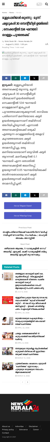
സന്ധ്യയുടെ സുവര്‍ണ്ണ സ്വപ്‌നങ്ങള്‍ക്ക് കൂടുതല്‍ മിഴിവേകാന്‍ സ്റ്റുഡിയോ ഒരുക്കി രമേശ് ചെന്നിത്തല (31, 351)
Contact (5, 433)
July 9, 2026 (22, 292)
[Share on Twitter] (34, 78)
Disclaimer (33, 426)
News (11, 13)
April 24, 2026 (23, 313)
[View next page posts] (28, 382)
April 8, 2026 (22, 343)
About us (6, 426)
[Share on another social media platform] (43, 78)
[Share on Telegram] (25, 78)
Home (4, 13)
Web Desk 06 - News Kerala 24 (18, 41)
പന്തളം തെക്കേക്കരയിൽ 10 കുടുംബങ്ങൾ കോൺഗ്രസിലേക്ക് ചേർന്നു (29, 336)
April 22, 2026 (23, 328)
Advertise (19, 426)
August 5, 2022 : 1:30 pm (16, 44)
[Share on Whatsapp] (15, 78)
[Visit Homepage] (20, 4)
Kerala (18, 13)
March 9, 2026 (23, 376)
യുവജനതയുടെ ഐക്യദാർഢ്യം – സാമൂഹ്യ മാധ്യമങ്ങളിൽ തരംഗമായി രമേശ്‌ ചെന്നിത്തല (30, 321)
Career (36, 429)
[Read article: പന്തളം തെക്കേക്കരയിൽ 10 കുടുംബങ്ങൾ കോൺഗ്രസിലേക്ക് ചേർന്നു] (7, 336)
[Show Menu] (3, 4)
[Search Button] (46, 4)
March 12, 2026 (23, 358)
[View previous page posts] (22, 382)
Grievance (23, 429)
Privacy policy (8, 429)
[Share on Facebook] (6, 78)
